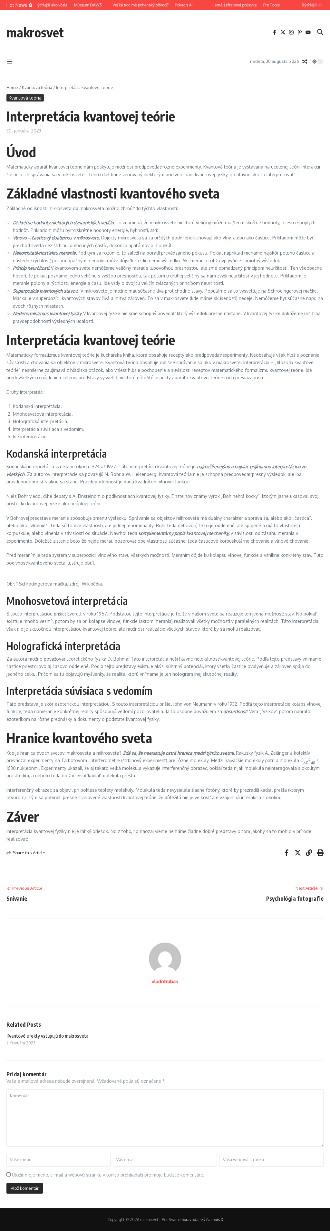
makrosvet (35, 32)
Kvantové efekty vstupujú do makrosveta (47, 1036)
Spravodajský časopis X (202, 1219)
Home (12, 87)
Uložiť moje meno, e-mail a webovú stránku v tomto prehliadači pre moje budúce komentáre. (108, 1175)
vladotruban (165, 981)
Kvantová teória (37, 87)
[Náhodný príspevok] (304, 61)
